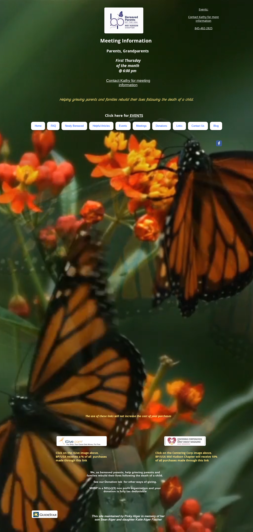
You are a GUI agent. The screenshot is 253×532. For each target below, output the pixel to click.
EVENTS (136, 115)
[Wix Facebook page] (219, 143)
